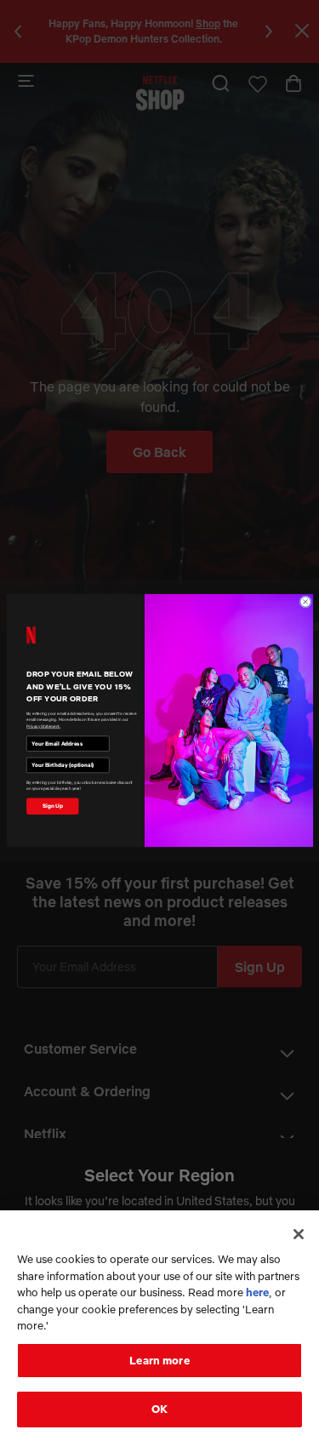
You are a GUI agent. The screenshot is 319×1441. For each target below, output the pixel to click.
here (257, 1292)
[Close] (298, 1234)
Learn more (159, 1360)
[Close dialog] (304, 602)
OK (159, 1408)
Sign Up (52, 806)
